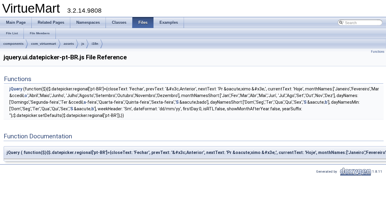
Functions (377, 52)
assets (69, 44)
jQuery (15, 88)
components (13, 44)
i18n (95, 44)
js (82, 44)
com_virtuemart (43, 44)
